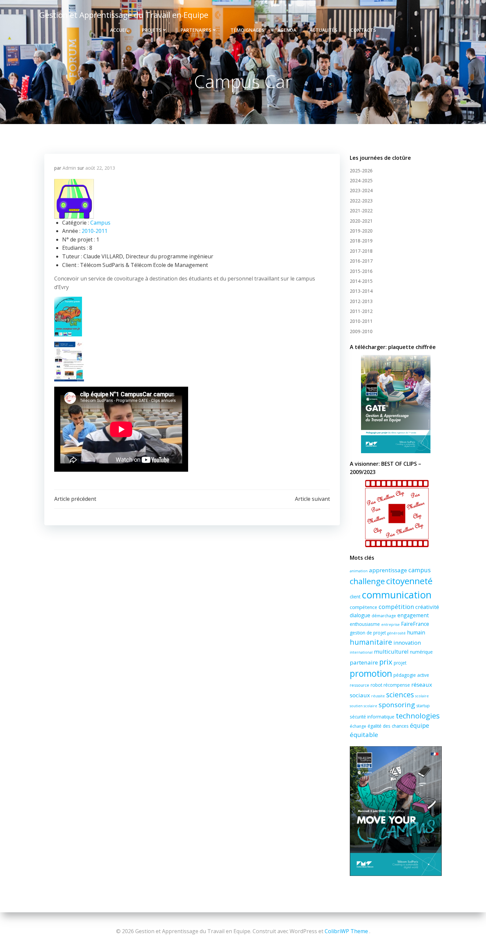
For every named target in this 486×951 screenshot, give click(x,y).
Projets (151, 30)
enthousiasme (365, 624)
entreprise (390, 624)
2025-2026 (361, 170)
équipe (419, 725)
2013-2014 (361, 291)
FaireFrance (415, 623)
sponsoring (397, 704)
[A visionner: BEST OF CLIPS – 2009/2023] (396, 513)
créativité (427, 607)
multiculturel (391, 651)
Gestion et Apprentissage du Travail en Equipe (123, 14)
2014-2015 (361, 281)
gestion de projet (368, 632)
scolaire (422, 696)
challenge (367, 581)
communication (396, 594)
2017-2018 (361, 251)
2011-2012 (361, 311)
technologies (418, 715)
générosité (396, 633)
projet (400, 663)
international (361, 652)
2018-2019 (361, 241)
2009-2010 (361, 331)
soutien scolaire (363, 706)
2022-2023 (361, 200)
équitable (364, 734)
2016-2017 (361, 261)
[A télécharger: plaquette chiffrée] (396, 404)
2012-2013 (361, 301)
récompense (397, 685)
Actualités (323, 30)
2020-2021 (361, 221)
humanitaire (371, 642)
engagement (413, 615)
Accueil (119, 30)
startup (423, 706)
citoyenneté (409, 581)
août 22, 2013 (100, 168)
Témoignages (247, 30)
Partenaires (196, 30)
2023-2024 (361, 190)
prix (385, 662)
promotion (371, 673)
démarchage (384, 616)
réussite (378, 696)
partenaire (364, 662)
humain (416, 632)
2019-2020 (361, 231)
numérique (421, 652)
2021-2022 (361, 210)
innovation (407, 642)
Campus (100, 222)
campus (419, 570)
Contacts (363, 30)
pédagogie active (411, 675)
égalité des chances (388, 726)
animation (359, 571)
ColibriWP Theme (346, 931)
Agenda (286, 30)
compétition (396, 607)
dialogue (360, 615)
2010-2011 (94, 231)
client (355, 596)
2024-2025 (361, 180)
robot (376, 685)
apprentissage (388, 570)
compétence (363, 607)
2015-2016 (361, 271)
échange (358, 726)
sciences (400, 694)
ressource (359, 685)
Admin (69, 168)
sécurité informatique (372, 716)
